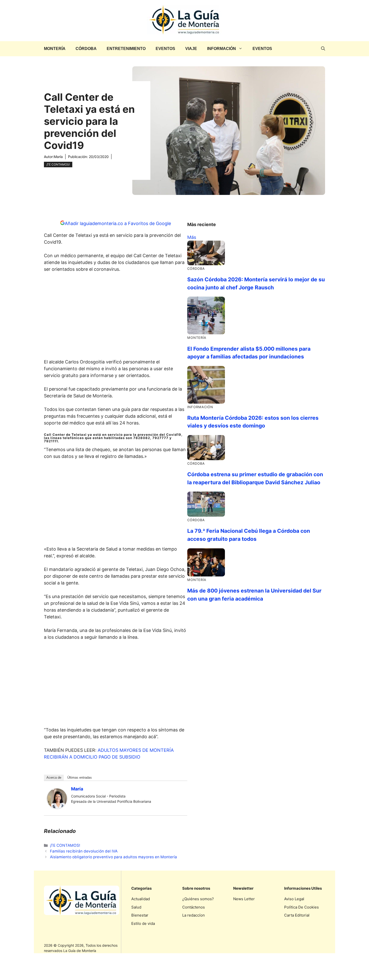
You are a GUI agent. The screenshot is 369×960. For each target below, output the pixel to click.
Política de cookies (301, 907)
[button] (323, 48)
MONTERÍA (55, 48)
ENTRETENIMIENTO (126, 48)
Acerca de (53, 777)
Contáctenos (193, 907)
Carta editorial (297, 915)
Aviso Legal (294, 898)
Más (191, 237)
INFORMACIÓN (221, 48)
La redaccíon (193, 915)
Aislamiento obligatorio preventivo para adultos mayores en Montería (113, 857)
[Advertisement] (116, 317)
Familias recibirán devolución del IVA (83, 851)
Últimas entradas (79, 777)
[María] (57, 807)
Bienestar (139, 915)
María (58, 156)
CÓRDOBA (86, 48)
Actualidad (140, 898)
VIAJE (191, 48)
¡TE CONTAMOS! (58, 164)
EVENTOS (165, 48)
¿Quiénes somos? (198, 898)
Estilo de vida (143, 923)
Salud (136, 907)
